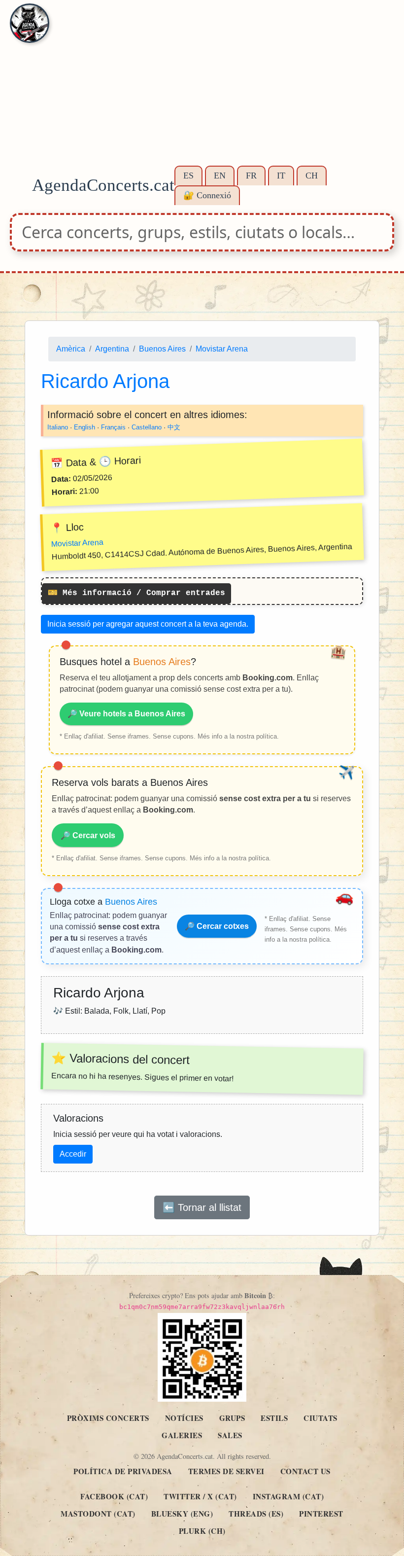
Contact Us (305, 1471)
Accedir (73, 1154)
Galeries (182, 1435)
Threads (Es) (256, 1513)
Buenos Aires (162, 349)
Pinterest (321, 1513)
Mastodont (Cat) (98, 1513)
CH (311, 175)
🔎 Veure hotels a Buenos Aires (126, 713)
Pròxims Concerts (108, 1418)
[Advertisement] (202, 89)
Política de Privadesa (122, 1471)
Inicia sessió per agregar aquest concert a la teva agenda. (147, 624)
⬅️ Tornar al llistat (202, 1207)
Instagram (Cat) (288, 1496)
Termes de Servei (226, 1471)
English (84, 427)
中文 (174, 427)
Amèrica (70, 349)
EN (220, 175)
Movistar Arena (222, 349)
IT (281, 175)
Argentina (112, 349)
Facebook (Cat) (114, 1496)
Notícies (184, 1418)
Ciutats (320, 1418)
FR (251, 175)
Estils (274, 1418)
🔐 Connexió (207, 195)
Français (113, 427)
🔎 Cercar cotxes (217, 926)
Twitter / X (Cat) (200, 1496)
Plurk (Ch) (202, 1530)
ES (188, 175)
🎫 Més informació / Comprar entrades (136, 593)
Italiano (57, 427)
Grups (232, 1418)
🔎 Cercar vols (88, 835)
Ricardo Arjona (105, 381)
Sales (230, 1435)
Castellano (147, 427)
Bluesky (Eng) (182, 1513)
